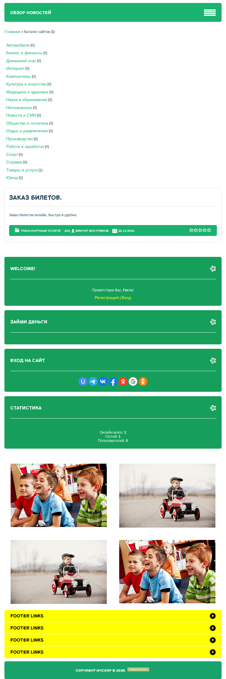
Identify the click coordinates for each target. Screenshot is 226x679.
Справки (14, 162)
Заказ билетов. (35, 198)
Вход (126, 297)
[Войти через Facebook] (113, 381)
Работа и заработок (25, 146)
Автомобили (18, 45)
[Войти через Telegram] (93, 381)
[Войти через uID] (83, 381)
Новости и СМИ (21, 115)
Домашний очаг (21, 60)
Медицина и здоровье (27, 92)
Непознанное (19, 107)
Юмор (12, 177)
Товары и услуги (22, 170)
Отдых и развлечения (27, 130)
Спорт (12, 154)
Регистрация (107, 297)
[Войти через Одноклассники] (143, 381)
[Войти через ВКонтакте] (103, 381)
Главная (12, 31)
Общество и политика (27, 123)
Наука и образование (26, 99)
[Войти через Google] (133, 381)
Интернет (15, 68)
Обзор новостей (30, 13)
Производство (19, 138)
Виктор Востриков (92, 231)
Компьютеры (18, 76)
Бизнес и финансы (24, 52)
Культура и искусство (26, 84)
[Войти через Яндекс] (123, 381)
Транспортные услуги (41, 231)
